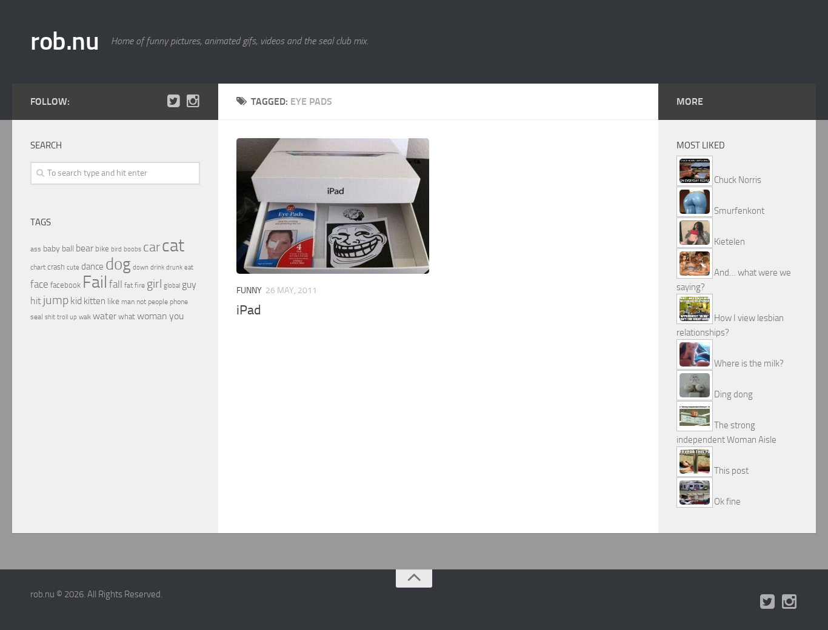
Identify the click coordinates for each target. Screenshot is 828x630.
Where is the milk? (749, 363)
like (113, 301)
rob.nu (64, 41)
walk (85, 317)
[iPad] (332, 206)
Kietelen (729, 241)
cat (173, 245)
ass (35, 249)
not (141, 301)
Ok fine (727, 501)
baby (51, 249)
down (141, 267)
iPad (248, 310)
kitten (94, 301)
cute (73, 267)
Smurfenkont (739, 210)
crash (56, 266)
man (128, 301)
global (172, 285)
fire (140, 285)
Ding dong (733, 394)
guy (189, 284)
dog (118, 264)
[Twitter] (173, 101)
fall (115, 284)
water (104, 316)
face (39, 284)
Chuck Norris (737, 179)
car (151, 247)
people (158, 301)
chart (37, 267)
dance (92, 267)
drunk (174, 267)
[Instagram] (192, 101)
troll (62, 317)
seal (36, 317)
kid (76, 301)
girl (154, 284)
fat (128, 285)
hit (35, 301)
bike (102, 248)
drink (157, 267)
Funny (249, 290)
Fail (94, 282)
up (73, 317)
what (126, 316)
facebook (65, 285)
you (176, 316)
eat (188, 267)
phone (179, 301)
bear (84, 248)
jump (55, 300)
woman (152, 316)
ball (68, 249)
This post (731, 470)
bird (116, 249)
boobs (132, 249)
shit (50, 317)
